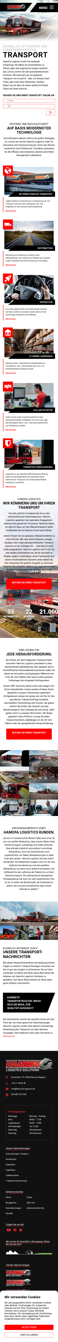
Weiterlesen (9, 1036)
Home (8, 1197)
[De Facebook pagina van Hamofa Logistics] (15, 1230)
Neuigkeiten (11, 1203)
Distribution (11, 1159)
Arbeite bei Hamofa (35, 1208)
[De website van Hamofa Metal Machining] (29, 1272)
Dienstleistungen (13, 1208)
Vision (29, 1197)
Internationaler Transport (17, 1154)
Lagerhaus (10, 1170)
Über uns (31, 1203)
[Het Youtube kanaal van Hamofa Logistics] (9, 1230)
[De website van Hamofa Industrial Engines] (29, 1282)
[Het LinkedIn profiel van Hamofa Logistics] (20, 1230)
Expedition (10, 1164)
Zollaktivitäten (12, 1175)
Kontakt (9, 1213)
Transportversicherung (16, 1181)
